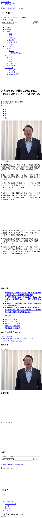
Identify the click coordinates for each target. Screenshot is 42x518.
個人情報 (20, 464)
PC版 (15, 464)
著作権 (10, 464)
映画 (10, 61)
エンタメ (8, 55)
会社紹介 (4, 464)
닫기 (25, 17)
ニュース (8, 32)
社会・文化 (13, 42)
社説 (10, 49)
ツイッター (9, 502)
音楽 (10, 59)
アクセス (12, 70)
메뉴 (5, 516)
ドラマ (11, 57)
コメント (12, 72)
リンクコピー (10, 510)
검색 (36, 22)
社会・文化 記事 (7, 336)
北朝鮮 (11, 40)
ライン (7, 506)
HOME (7, 27)
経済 (10, 36)
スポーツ (12, 44)
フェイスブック (10, 504)
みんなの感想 (14, 74)
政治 (10, 34)
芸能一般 (12, 66)
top (2, 516)
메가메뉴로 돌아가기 (15, 17)
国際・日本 (13, 38)
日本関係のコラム (15, 53)
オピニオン (9, 46)
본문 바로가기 (6, 2)
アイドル (12, 63)
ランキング (9, 68)
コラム (11, 51)
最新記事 (8, 29)
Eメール (8, 508)
